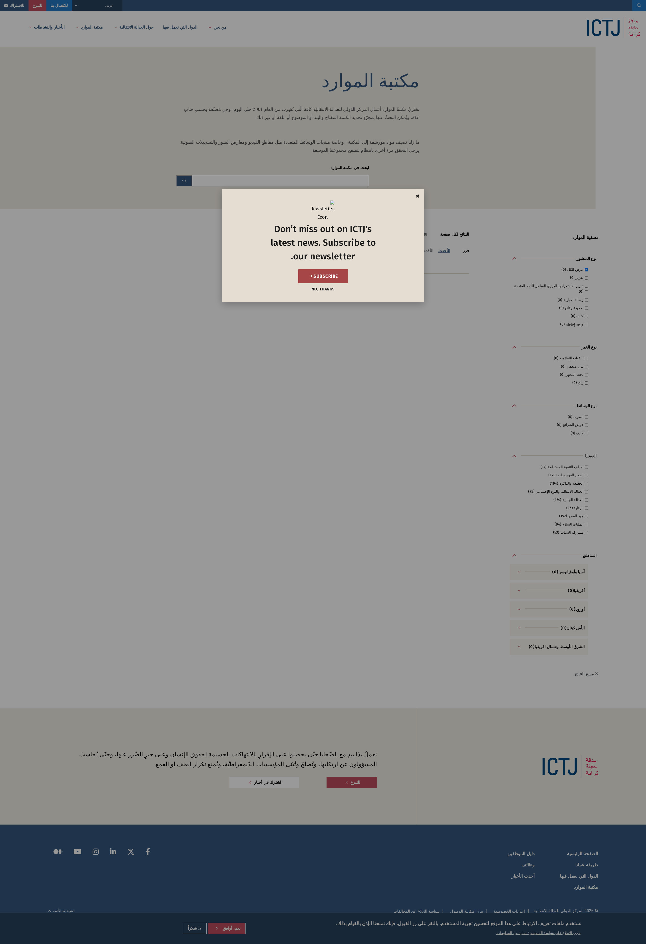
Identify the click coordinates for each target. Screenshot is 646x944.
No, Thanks (323, 289)
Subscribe (325, 276)
